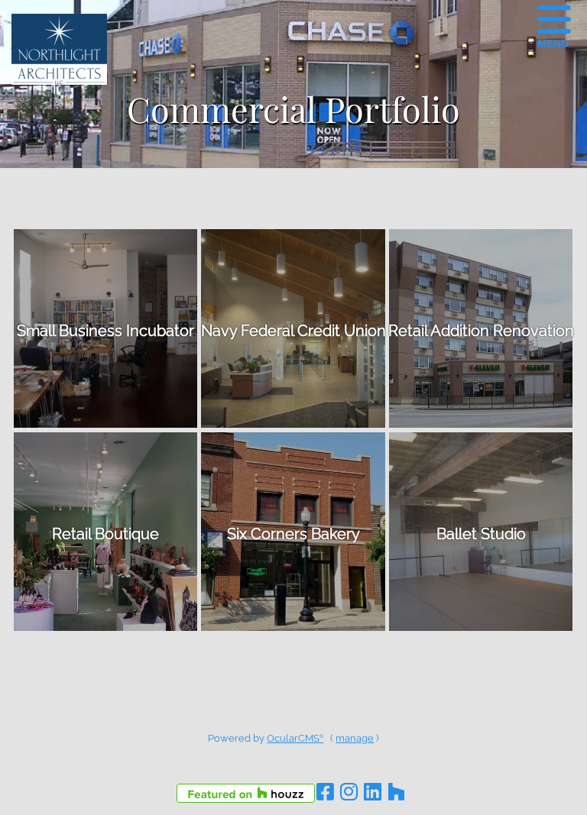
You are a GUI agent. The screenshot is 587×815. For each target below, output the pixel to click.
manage (355, 738)
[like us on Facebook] (325, 791)
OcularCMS (295, 738)
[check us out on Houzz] (396, 791)
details (106, 328)
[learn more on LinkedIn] (372, 791)
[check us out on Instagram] (348, 791)
